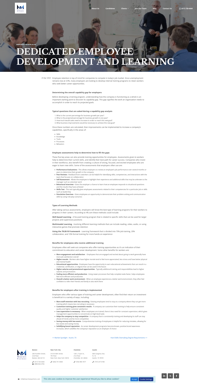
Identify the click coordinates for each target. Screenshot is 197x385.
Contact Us (167, 8)
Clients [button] (124, 8)
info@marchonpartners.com (30, 379)
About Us (95, 8)
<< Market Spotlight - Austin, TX (64, 338)
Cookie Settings (146, 379)
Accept (134, 379)
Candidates (110, 8)
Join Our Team (141, 8)
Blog (154, 8)
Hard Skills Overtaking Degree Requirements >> (129, 338)
